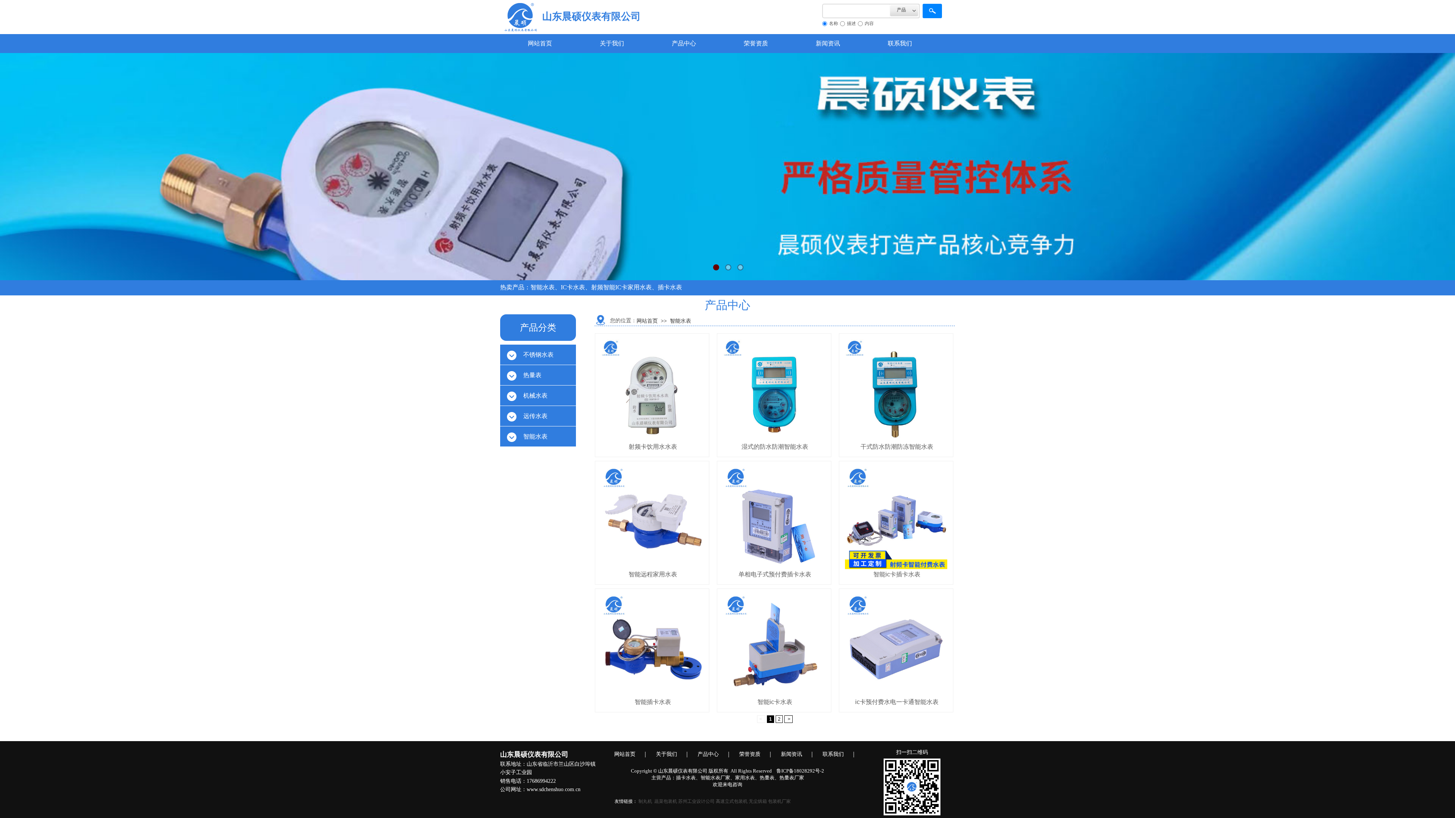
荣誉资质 (756, 43)
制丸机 (645, 801)
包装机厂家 (779, 801)
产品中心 (684, 43)
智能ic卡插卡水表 (896, 574)
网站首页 (540, 43)
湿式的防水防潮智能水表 (775, 446)
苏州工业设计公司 (696, 801)
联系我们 (900, 43)
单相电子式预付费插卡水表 (774, 574)
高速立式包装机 (732, 801)
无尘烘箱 (758, 801)
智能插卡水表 (653, 702)
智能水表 (680, 321)
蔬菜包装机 (665, 801)
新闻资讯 (828, 43)
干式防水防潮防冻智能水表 (896, 446)
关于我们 (612, 43)
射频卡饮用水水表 (653, 446)
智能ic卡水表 (774, 702)
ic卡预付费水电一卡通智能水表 (897, 702)
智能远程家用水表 (653, 574)
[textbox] (856, 11)
